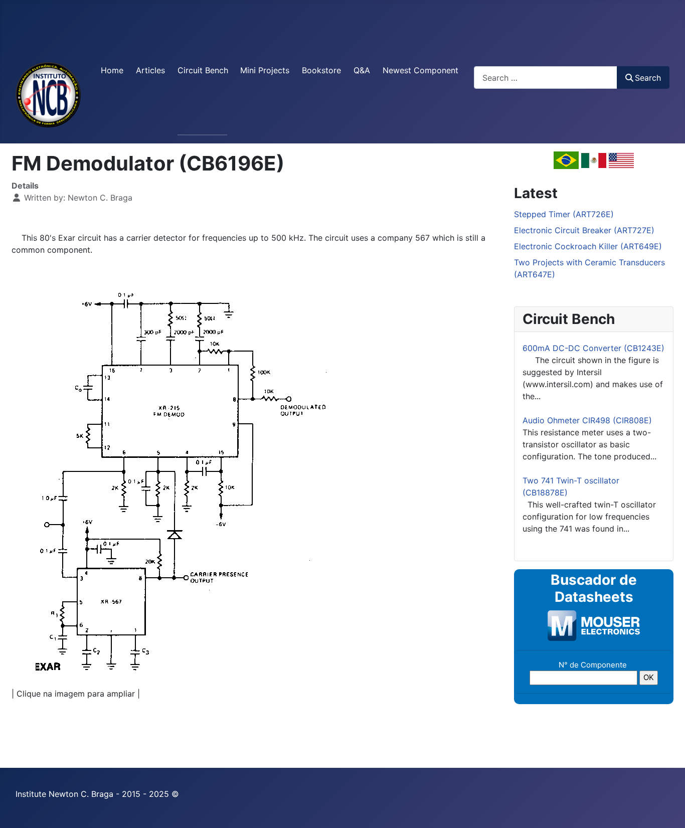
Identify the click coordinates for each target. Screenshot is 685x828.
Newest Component (420, 70)
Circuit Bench (203, 70)
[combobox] (545, 77)
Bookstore (321, 70)
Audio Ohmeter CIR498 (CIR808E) (587, 420)
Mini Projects (264, 70)
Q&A (362, 70)
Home (112, 70)
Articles (150, 70)
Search (648, 78)
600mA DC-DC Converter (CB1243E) (593, 348)
